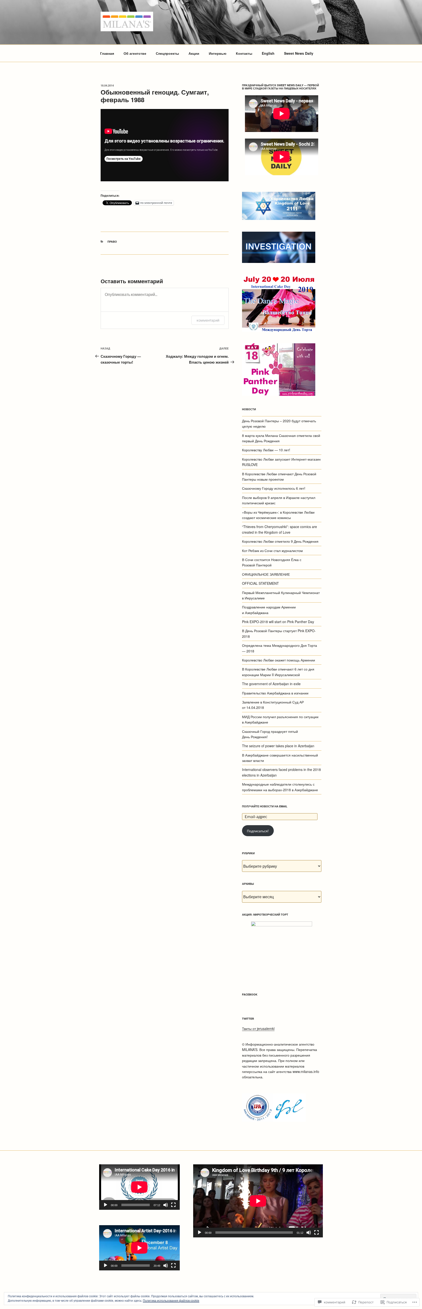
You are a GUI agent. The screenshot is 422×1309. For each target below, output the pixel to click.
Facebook (249, 994)
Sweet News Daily (298, 53)
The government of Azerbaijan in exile (271, 683)
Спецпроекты (167, 53)
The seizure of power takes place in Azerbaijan (278, 745)
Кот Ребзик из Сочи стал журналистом (272, 550)
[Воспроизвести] (105, 1204)
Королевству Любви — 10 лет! (266, 449)
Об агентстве (135, 53)
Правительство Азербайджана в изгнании (275, 693)
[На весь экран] (173, 1204)
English (268, 53)
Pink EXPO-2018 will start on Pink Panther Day (278, 621)
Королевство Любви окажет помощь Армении (278, 660)
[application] (139, 1187)
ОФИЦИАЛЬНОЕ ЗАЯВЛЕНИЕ (266, 574)
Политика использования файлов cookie (171, 1300)
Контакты (244, 53)
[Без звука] (165, 1204)
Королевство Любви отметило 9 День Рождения (280, 541)
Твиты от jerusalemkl (258, 1028)
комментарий (208, 320)
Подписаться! (258, 830)
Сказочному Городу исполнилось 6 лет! (273, 488)
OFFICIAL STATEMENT (260, 583)
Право (112, 241)
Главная (107, 53)
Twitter (248, 1018)
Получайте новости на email (264, 806)
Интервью (217, 53)
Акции (194, 53)
